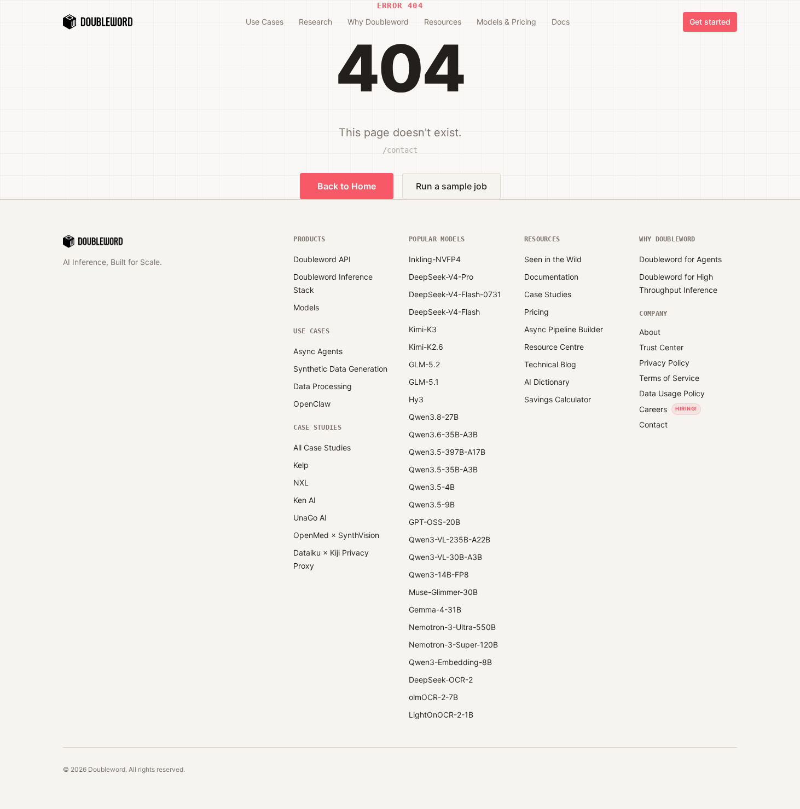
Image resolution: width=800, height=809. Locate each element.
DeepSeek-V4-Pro (441, 276)
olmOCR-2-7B (433, 697)
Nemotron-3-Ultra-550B (452, 627)
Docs (561, 21)
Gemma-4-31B (435, 609)
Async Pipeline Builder (563, 329)
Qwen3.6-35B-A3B (443, 434)
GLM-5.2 (424, 364)
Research (315, 21)
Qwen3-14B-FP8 (439, 574)
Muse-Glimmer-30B (443, 592)
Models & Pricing (506, 21)
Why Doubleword (378, 21)
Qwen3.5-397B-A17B (447, 451)
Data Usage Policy (672, 393)
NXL (301, 482)
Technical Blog (550, 364)
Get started (710, 21)
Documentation (551, 276)
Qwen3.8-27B (434, 416)
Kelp (301, 465)
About (649, 332)
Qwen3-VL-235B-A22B (449, 539)
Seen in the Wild (553, 259)
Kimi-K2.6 (426, 346)
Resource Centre (554, 346)
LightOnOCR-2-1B (441, 714)
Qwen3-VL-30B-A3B (445, 557)
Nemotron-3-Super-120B (453, 644)
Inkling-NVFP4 (435, 259)
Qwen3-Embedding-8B (450, 662)
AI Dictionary (547, 381)
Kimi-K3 (423, 329)
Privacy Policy (664, 362)
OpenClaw (312, 403)
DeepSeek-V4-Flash (444, 311)
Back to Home (346, 186)
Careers (653, 409)
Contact (653, 424)
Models (306, 307)
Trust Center (661, 347)
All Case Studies (322, 447)
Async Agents (318, 351)
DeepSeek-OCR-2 (441, 679)
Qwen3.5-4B (432, 487)
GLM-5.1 (424, 381)
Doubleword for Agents (680, 259)
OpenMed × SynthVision (336, 535)
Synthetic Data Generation (340, 368)
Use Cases (264, 21)
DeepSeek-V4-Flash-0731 (455, 294)
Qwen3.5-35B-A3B (443, 469)
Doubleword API (322, 259)
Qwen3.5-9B (432, 504)
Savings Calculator (557, 399)
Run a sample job (451, 186)
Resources (442, 21)
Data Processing (322, 386)
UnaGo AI (310, 517)
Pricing (536, 311)
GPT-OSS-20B (434, 522)
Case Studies (547, 294)
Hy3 (416, 399)
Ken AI (304, 500)
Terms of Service (669, 378)
